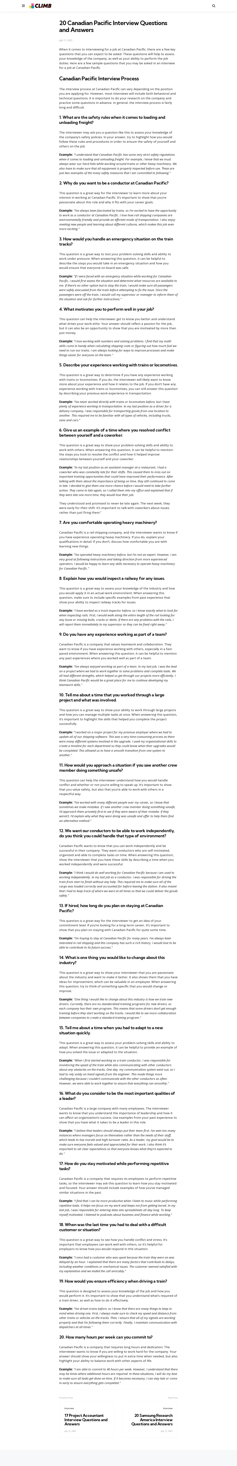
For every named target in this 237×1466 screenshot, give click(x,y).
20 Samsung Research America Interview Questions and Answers (152, 1419)
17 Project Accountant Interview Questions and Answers (86, 1419)
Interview (69, 1408)
